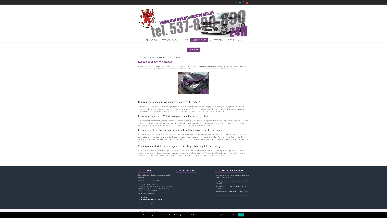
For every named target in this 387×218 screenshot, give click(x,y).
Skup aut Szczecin (154, 211)
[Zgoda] (384, 215)
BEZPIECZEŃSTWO (216, 40)
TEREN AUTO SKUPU (169, 40)
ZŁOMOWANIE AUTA (198, 40)
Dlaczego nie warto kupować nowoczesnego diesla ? (231, 181)
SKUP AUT (184, 40)
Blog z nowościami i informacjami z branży (228, 191)
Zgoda (241, 215)
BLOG (240, 40)
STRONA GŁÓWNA (152, 40)
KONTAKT (230, 40)
